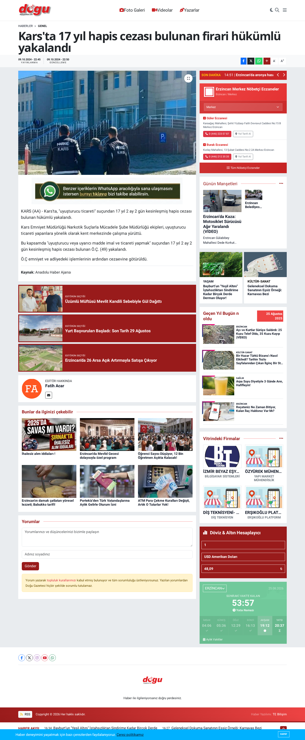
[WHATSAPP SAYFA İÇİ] (107, 190)
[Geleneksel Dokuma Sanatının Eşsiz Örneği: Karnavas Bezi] (265, 264)
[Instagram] (37, 657)
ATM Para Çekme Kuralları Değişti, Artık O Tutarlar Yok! (164, 502)
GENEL (42, 26)
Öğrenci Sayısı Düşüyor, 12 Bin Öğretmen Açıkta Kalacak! (160, 456)
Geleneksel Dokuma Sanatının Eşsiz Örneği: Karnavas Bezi (265, 290)
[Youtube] (44, 657)
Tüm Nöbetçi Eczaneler (245, 168)
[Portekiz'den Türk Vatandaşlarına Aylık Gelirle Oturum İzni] (107, 481)
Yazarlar (191, 10)
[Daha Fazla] (267, 61)
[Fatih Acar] (32, 388)
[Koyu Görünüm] (271, 10)
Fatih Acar (54, 385)
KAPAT (283, 734)
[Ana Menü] (285, 10)
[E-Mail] (48, 395)
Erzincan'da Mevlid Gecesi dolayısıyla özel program (99, 456)
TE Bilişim (280, 714)
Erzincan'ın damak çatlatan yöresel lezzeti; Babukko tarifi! (48, 502)
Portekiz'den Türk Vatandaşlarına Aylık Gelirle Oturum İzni (105, 502)
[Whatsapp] (52, 657)
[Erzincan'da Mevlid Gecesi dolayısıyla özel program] (107, 434)
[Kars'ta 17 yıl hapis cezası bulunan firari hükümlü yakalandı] (107, 123)
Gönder (30, 566)
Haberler (25, 26)
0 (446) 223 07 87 (219, 133)
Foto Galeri (134, 10)
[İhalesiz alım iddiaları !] (49, 434)
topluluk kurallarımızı (62, 580)
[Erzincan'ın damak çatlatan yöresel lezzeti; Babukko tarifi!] (49, 481)
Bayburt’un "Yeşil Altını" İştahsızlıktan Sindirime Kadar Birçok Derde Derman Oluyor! (220, 292)
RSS (27, 714)
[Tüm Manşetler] (281, 183)
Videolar (165, 10)
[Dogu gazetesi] (35, 10)
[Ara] (277, 10)
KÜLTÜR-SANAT (259, 281)
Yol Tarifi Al (244, 133)
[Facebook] (21, 657)
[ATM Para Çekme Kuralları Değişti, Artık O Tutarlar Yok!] (165, 481)
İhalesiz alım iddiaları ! (38, 454)
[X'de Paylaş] (250, 61)
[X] (29, 657)
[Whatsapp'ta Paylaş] (258, 61)
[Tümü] (281, 438)
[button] (278, 75)
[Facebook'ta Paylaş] (243, 61)
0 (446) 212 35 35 (219, 156)
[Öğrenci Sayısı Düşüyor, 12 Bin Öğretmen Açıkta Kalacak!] (165, 434)
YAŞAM (208, 281)
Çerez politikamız (130, 735)
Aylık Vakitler (214, 639)
